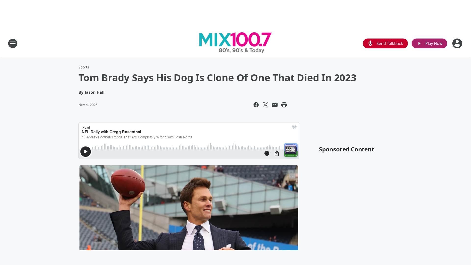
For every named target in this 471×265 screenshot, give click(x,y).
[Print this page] (284, 104)
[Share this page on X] (265, 104)
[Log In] (457, 43)
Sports (83, 67)
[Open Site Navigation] (13, 43)
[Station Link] (235, 43)
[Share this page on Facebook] (256, 104)
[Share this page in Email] (274, 104)
